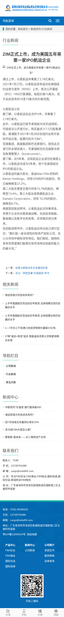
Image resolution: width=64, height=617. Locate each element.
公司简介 (49, 545)
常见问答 (11, 382)
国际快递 (10, 566)
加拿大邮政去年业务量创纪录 (31, 267)
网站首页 (23, 29)
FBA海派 (10, 555)
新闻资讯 (36, 29)
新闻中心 (30, 545)
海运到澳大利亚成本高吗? (19, 295)
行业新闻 (47, 29)
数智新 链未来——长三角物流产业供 (25, 437)
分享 (8, 614)
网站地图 (32, 534)
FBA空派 (10, 550)
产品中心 (10, 545)
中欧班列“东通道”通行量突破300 (23, 407)
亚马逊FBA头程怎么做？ (18, 429)
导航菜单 (8, 20)
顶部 (56, 614)
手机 (24, 614)
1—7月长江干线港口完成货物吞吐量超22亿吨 (30, 327)
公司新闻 (11, 366)
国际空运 (10, 561)
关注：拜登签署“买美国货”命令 (32, 273)
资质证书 (49, 550)
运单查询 (49, 561)
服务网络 (49, 555)
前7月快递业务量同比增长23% (22, 422)
